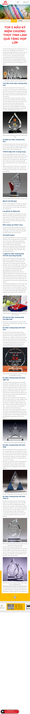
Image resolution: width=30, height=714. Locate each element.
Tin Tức (14, 20)
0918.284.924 (10, 710)
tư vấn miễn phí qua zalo (10, 712)
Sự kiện (20, 20)
